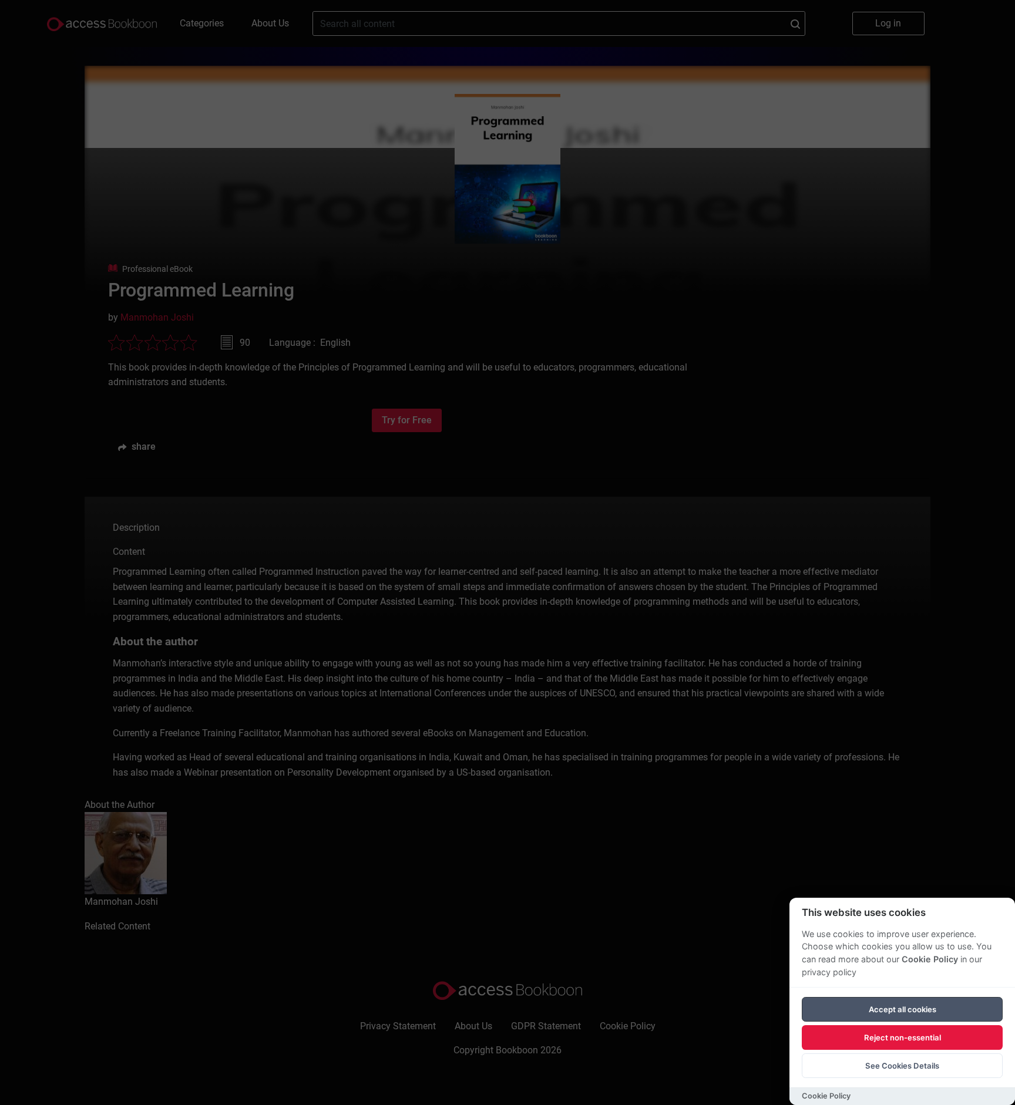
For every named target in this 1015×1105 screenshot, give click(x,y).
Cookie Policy (930, 959)
